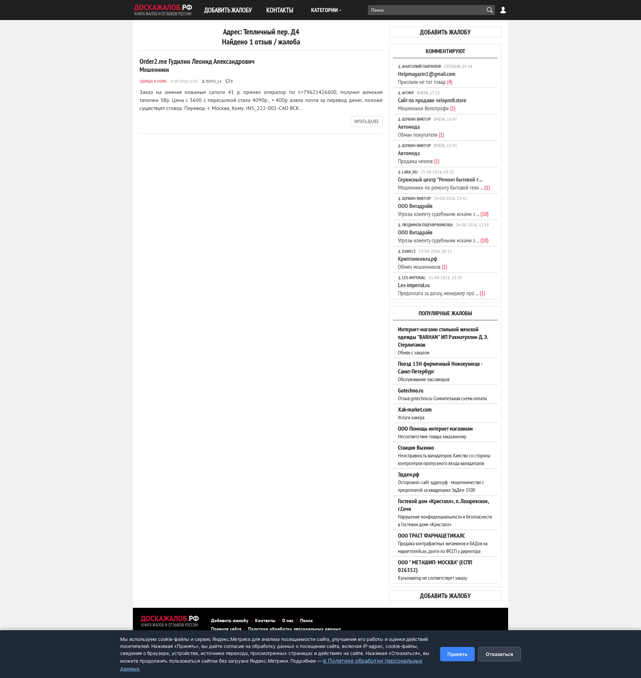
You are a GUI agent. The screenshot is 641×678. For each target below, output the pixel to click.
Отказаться (499, 654)
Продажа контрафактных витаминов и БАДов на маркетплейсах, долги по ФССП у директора (442, 543)
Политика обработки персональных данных (294, 629)
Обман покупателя (421, 130)
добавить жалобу (445, 32)
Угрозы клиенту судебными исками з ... (443, 210)
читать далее (366, 121)
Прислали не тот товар (426, 78)
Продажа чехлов (418, 157)
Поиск (306, 621)
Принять (457, 654)
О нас (287, 621)
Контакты (265, 621)
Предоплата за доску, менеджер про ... (441, 289)
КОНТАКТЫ (279, 10)
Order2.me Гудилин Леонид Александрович (197, 65)
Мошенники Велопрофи (432, 104)
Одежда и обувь (153, 81)
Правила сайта (226, 629)
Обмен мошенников (422, 262)
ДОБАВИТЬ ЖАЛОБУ (228, 10)
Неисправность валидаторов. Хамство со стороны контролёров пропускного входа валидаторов (444, 455)
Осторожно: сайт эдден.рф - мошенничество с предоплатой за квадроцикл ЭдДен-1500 (441, 482)
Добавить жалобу (229, 621)
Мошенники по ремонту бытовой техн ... (444, 183)
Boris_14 (213, 81)
